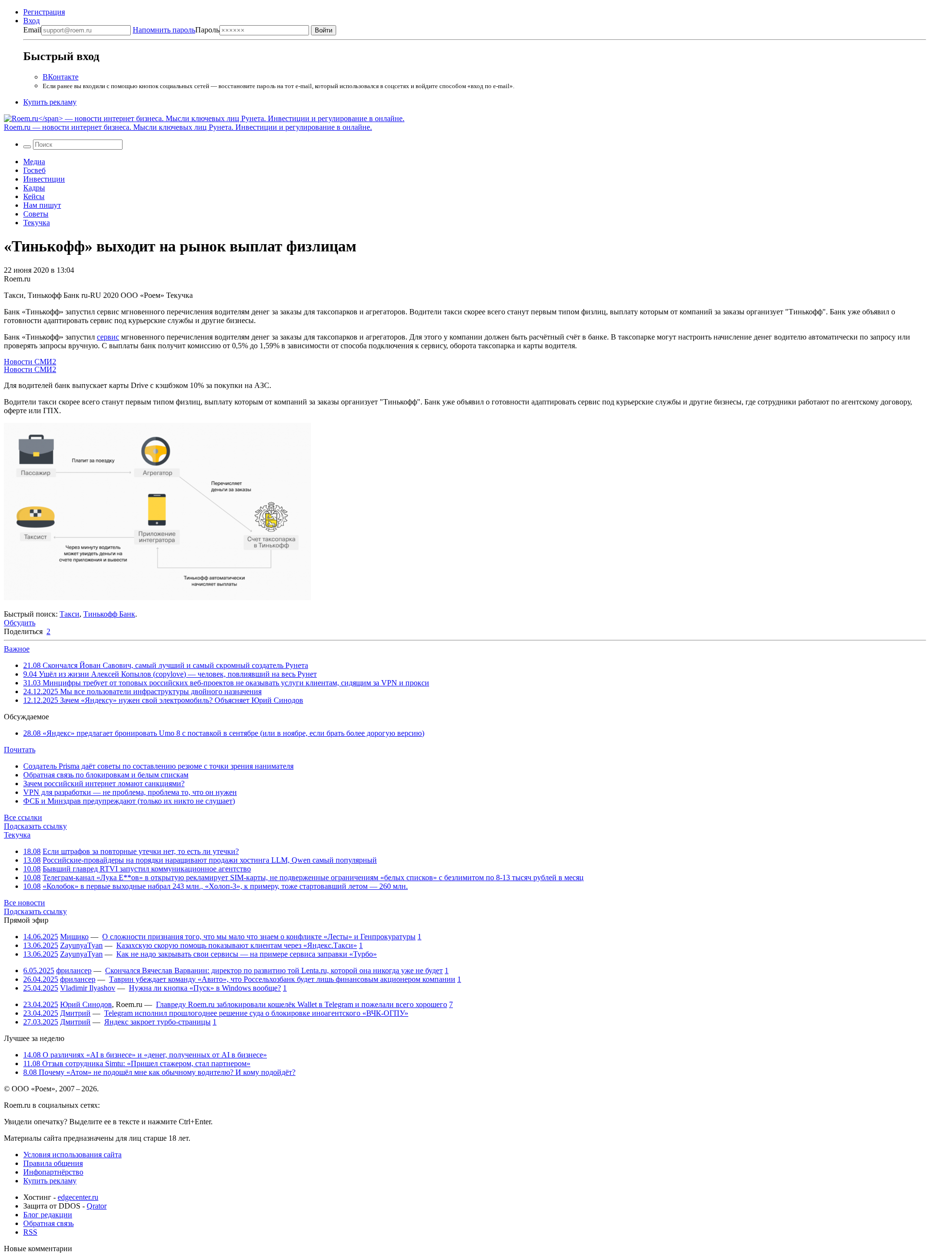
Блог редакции (47, 1214)
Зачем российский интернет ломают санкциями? (104, 783)
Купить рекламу (50, 102)
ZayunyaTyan (81, 945)
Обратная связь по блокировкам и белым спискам (105, 775)
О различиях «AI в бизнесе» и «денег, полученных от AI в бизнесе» (145, 1055)
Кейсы (34, 196)
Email (32, 30)
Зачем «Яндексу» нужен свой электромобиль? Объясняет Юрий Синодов (163, 700)
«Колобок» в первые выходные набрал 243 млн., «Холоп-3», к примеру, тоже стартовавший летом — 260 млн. (225, 886)
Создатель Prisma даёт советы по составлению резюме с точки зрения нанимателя (158, 766)
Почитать (19, 749)
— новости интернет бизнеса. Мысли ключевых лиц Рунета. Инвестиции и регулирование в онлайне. (188, 127)
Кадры (34, 188)
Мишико (74, 936)
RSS (30, 1232)
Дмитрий (75, 1013)
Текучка (36, 222)
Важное (17, 649)
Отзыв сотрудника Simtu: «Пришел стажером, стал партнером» (136, 1063)
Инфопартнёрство (53, 1172)
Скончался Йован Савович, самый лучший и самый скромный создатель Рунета (165, 665)
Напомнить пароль (164, 30)
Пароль (176, 30)
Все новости (24, 903)
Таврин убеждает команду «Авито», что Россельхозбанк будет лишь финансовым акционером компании (282, 979)
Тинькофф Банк (109, 614)
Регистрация (44, 12)
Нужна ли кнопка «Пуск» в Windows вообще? (205, 988)
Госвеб (34, 170)
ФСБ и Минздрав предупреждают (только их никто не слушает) (129, 801)
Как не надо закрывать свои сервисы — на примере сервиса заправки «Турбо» (246, 954)
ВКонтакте (60, 77)
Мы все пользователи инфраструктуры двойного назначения (142, 691)
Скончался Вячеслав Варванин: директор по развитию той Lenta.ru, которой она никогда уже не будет (274, 970)
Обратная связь (48, 1223)
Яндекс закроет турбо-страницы (157, 1022)
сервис (108, 337)
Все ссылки (23, 817)
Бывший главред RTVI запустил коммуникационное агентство (147, 869)
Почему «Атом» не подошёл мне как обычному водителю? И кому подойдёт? (159, 1072)
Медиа (34, 161)
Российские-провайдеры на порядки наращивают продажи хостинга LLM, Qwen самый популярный (210, 860)
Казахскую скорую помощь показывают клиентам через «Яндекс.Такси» (236, 945)
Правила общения (53, 1163)
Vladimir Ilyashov (87, 988)
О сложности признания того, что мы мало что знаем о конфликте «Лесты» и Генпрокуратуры (259, 936)
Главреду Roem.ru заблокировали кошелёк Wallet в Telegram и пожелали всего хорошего (301, 1004)
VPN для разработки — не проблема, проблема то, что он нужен (130, 792)
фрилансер (74, 970)
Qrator (97, 1206)
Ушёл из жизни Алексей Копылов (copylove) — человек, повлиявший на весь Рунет (170, 674)
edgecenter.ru (78, 1197)
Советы (35, 214)
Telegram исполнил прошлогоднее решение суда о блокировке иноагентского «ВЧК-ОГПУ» (256, 1013)
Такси (69, 614)
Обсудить (19, 623)
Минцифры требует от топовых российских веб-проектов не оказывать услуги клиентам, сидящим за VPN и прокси (226, 683)
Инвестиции (44, 179)
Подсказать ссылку (35, 826)
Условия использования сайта (72, 1154)
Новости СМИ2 (30, 361)
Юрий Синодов (86, 1004)
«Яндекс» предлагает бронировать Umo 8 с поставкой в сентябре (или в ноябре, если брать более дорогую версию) (223, 733)
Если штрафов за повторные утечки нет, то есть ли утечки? (141, 851)
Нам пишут (42, 205)
